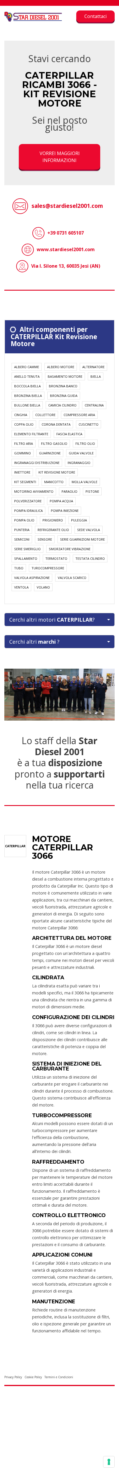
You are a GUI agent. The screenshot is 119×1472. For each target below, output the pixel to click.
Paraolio (69, 491)
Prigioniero (52, 520)
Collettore (45, 415)
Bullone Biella (27, 405)
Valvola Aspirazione (32, 577)
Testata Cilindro (90, 558)
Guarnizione (50, 453)
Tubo (18, 568)
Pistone (92, 491)
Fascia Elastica (69, 434)
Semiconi (21, 539)
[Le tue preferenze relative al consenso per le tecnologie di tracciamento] (108, 1461)
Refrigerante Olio (53, 530)
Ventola (21, 587)
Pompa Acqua (61, 501)
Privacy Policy (13, 1377)
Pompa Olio (24, 520)
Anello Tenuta (27, 376)
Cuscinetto (88, 424)
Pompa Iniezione (65, 510)
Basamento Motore (65, 376)
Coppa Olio (24, 424)
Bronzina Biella (28, 395)
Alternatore (93, 367)
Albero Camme (26, 367)
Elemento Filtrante (31, 434)
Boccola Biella (27, 386)
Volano (43, 587)
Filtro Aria (23, 443)
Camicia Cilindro (62, 405)
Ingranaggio (79, 462)
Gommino (22, 453)
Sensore (45, 539)
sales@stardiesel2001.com (67, 206)
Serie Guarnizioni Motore (82, 539)
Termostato (56, 558)
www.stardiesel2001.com (66, 249)
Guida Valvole (81, 453)
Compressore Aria (79, 415)
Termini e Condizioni (58, 1377)
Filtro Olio (85, 443)
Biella (95, 376)
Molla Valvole (84, 482)
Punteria (21, 530)
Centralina (94, 405)
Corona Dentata (56, 424)
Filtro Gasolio (54, 443)
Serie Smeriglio (27, 549)
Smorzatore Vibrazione (69, 549)
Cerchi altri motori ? (52, 619)
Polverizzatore (28, 501)
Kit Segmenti (25, 482)
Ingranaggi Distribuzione (37, 462)
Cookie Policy (33, 1377)
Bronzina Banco (63, 386)
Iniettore (22, 472)
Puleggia (79, 520)
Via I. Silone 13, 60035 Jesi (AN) (65, 266)
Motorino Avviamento (33, 491)
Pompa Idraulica (28, 510)
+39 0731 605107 (65, 233)
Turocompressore (47, 568)
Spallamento (25, 558)
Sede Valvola (88, 530)
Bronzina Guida (63, 395)
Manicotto (54, 482)
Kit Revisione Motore (56, 472)
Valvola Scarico (72, 577)
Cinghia (20, 415)
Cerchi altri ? (34, 641)
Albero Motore (60, 367)
